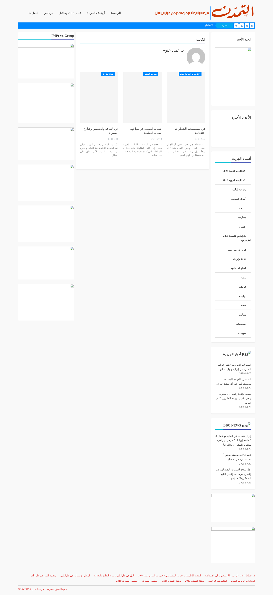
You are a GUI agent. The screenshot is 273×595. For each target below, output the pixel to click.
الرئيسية (115, 12)
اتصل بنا (33, 12)
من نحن (48, 12)
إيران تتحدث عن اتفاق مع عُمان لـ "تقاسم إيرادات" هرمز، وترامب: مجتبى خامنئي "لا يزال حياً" (233, 440)
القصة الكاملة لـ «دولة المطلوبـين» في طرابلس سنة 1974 (169, 575)
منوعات (242, 333)
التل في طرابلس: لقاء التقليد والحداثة (114, 575)
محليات (242, 217)
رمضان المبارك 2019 (127, 580)
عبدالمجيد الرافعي (218, 580)
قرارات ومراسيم (237, 249)
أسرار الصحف (238, 198)
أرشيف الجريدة (96, 12)
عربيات (242, 286)
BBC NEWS (232, 425)
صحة (243, 305)
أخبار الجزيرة (232, 354)
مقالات (242, 314)
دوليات (242, 296)
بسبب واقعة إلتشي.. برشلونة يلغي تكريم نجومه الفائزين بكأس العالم (233, 398)
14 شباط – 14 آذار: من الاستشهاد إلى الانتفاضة (230, 575)
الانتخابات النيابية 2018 (234, 180)
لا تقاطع (209, 25)
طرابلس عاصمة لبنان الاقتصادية (237, 238)
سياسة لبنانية (150, 74)
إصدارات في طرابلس (243, 580)
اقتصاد (242, 226)
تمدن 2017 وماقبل (70, 12)
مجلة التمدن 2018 (171, 580)
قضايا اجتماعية (238, 268)
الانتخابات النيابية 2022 (190, 74)
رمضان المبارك (150, 580)
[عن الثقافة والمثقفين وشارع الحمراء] (99, 97)
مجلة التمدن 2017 (194, 580)
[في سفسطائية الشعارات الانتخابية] (186, 97)
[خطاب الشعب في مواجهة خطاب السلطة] (142, 97)
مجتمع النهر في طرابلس (43, 575)
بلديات (242, 208)
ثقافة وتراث (108, 74)
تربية (243, 277)
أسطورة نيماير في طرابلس (75, 575)
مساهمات (241, 324)
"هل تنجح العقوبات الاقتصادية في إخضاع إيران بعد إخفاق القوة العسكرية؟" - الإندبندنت (233, 474)
